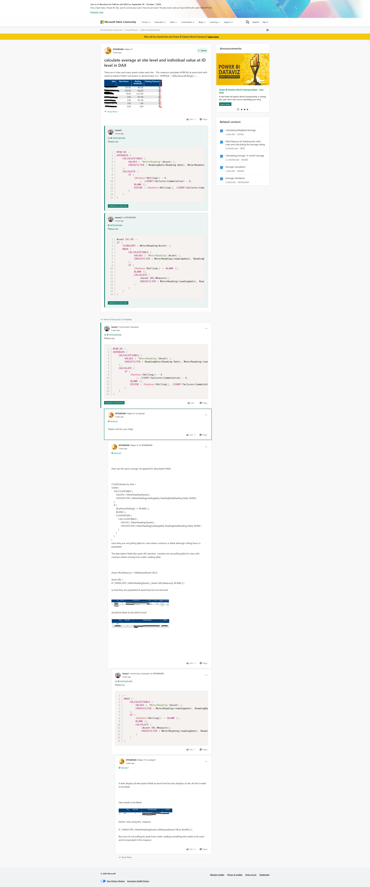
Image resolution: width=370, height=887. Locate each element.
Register (255, 22)
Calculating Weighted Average (240, 130)
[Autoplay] (238, 109)
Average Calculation (235, 166)
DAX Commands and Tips (150, 30)
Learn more (213, 36)
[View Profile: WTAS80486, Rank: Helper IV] (107, 50)
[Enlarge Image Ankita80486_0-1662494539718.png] (145, 812)
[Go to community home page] (118, 22)
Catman (240, 134)
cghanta (240, 170)
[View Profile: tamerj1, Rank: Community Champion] (107, 328)
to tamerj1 (140, 413)
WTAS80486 (118, 49)
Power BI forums (131, 30)
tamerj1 (118, 130)
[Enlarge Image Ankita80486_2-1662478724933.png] (140, 602)
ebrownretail (243, 182)
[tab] (241, 109)
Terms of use (250, 874)
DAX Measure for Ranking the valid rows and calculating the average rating (245, 143)
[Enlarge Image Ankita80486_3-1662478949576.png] (140, 623)
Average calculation (235, 178)
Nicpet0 (244, 159)
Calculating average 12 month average (244, 155)
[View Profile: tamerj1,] (111, 132)
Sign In (265, 22)
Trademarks (264, 874)
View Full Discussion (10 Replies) (117, 319)
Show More (112, 111)
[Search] (247, 22)
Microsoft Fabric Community (111, 30)
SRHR (242, 148)
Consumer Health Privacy (138, 881)
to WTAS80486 (129, 217)
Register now (96, 12)
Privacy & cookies (234, 874)
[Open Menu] (268, 30)
